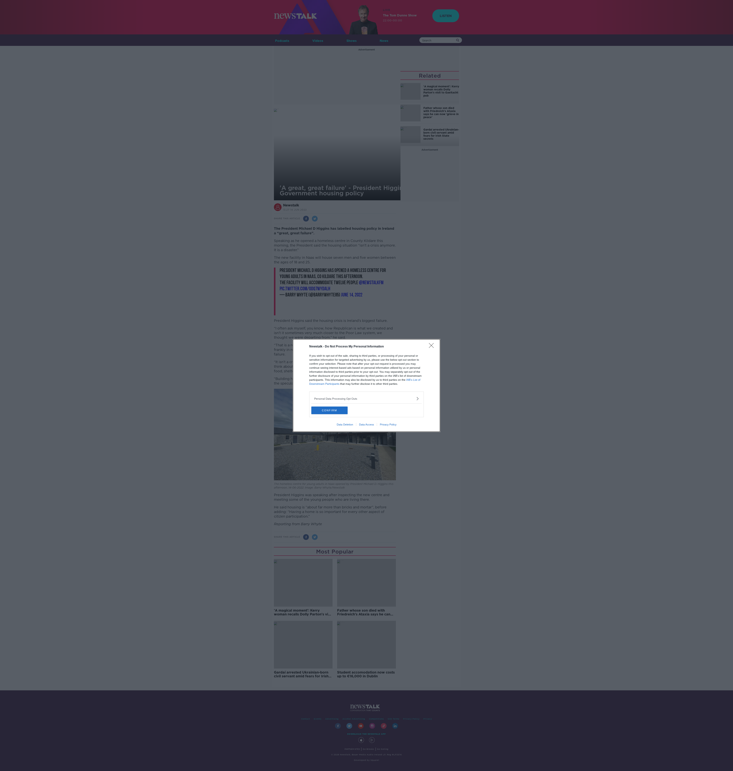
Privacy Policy (388, 424)
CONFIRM (329, 410)
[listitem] (366, 399)
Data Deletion (345, 424)
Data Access (366, 424)
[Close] (432, 346)
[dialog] (366, 385)
